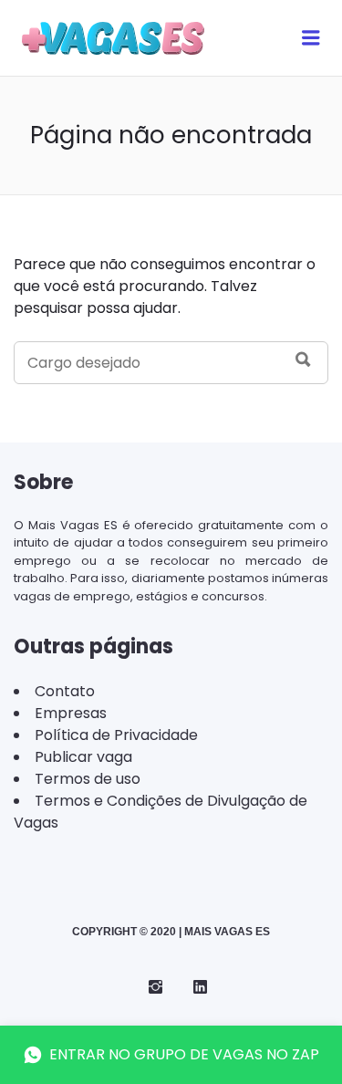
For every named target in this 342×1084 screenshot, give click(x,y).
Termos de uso (87, 778)
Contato (65, 691)
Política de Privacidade (116, 734)
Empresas (71, 713)
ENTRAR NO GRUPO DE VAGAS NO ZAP (184, 1054)
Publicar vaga (83, 756)
